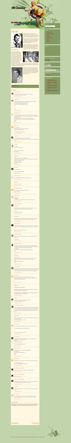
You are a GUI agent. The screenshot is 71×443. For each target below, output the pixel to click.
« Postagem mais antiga (35, 423)
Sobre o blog (16, 22)
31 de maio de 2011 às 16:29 (17, 96)
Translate (52, 27)
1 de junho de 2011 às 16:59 (17, 272)
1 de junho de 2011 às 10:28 (17, 179)
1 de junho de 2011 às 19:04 (17, 302)
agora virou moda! (16, 243)
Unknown (15, 125)
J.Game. (15, 167)
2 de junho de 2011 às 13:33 (17, 321)
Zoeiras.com (16, 195)
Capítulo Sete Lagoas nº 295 (18, 374)
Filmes (48, 36)
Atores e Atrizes (17, 86)
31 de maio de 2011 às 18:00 (17, 110)
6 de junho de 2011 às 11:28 (17, 376)
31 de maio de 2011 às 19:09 (17, 133)
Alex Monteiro (16, 336)
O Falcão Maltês (16, 239)
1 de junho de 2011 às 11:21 (17, 201)
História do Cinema (50, 37)
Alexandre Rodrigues (17, 188)
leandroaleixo (16, 92)
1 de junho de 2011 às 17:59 (17, 282)
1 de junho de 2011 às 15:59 (17, 252)
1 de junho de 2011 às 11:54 (17, 213)
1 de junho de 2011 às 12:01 (17, 231)
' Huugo (15, 386)
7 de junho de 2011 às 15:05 (17, 391)
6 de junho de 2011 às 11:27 (17, 371)
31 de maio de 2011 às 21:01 (17, 141)
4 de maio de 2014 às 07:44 (17, 398)
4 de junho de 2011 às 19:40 (17, 345)
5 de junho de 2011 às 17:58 (17, 365)
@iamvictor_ (16, 175)
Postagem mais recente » (15, 423)
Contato (20, 22)
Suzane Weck (16, 266)
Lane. (15, 144)
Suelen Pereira (16, 223)
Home (12, 22)
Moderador (15, 358)
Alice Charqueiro (16, 348)
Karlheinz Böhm (14, 31)
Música (48, 40)
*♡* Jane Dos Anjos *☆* (17, 305)
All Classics (18, 8)
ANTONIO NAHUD (17, 234)
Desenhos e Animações (50, 33)
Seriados (48, 41)
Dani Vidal (15, 99)
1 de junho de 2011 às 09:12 (17, 153)
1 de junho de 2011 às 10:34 (17, 185)
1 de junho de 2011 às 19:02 (17, 295)
